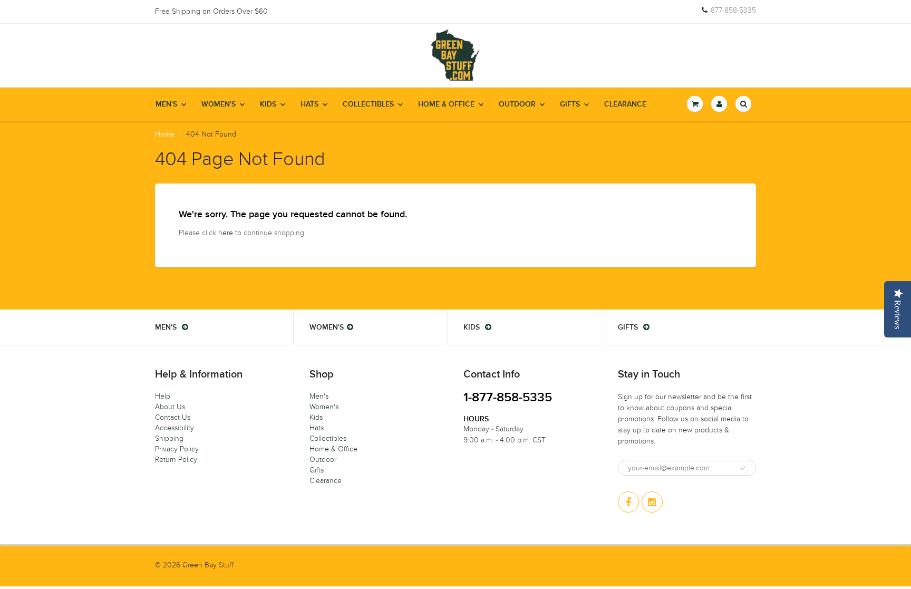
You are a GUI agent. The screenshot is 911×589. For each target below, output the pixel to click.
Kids (268, 104)
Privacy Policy (177, 449)
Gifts (570, 104)
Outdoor (517, 104)
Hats (309, 104)
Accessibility (174, 427)
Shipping (169, 438)
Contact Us (172, 417)
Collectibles (368, 104)
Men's (166, 104)
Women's (218, 104)
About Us (170, 406)
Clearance (625, 104)
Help (162, 396)
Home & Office (446, 104)
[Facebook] (628, 502)
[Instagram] (652, 502)
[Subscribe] (743, 468)
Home (165, 134)
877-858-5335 (733, 10)
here (225, 232)
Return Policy (176, 459)
